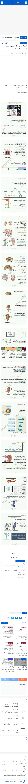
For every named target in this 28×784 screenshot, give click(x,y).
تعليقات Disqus (5, 679)
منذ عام (24, 666)
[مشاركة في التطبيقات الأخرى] (8, 618)
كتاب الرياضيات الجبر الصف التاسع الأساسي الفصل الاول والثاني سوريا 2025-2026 (10, 731)
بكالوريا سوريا (23, 43)
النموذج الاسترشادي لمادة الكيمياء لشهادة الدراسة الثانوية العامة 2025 (8, 669)
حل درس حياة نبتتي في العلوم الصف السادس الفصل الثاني (13, 761)
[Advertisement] (14, 20)
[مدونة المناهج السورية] (15, 2)
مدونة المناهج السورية (8, 781)
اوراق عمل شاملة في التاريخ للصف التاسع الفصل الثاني (14, 775)
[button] (20, 618)
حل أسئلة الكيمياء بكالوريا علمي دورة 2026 (8, 637)
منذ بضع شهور (10, 634)
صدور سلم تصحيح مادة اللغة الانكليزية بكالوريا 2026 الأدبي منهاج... (21, 654)
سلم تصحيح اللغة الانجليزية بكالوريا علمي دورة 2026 (21, 638)
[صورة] (23, 705)
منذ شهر (24, 634)
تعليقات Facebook (14, 679)
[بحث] (2, 2)
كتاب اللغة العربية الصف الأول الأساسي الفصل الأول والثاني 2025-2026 (10, 718)
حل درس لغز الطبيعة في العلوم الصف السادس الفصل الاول (10, 37)
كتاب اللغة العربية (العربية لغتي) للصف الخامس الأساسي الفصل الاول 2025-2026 (9, 724)
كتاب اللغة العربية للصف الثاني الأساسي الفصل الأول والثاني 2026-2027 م (10, 712)
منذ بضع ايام (15, 709)
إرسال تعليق (22, 684)
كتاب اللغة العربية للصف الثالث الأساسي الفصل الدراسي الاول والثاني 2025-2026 (10, 705)
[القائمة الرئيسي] (26, 2)
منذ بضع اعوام (20, 563)
